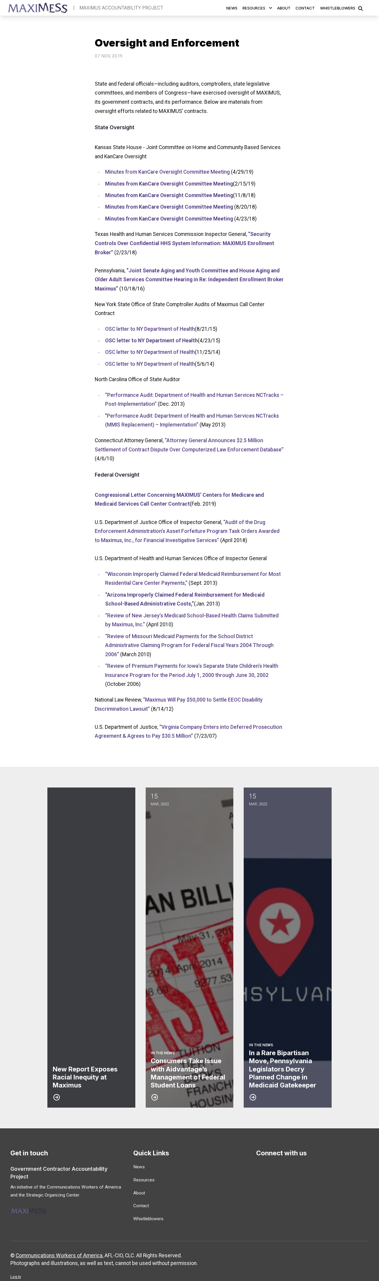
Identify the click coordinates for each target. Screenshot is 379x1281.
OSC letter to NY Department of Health (150, 329)
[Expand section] (270, 8)
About (283, 8)
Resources (254, 8)
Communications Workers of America (59, 1255)
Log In (15, 1276)
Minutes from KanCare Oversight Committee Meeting (167, 172)
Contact (305, 8)
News (231, 8)
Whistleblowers (337, 8)
